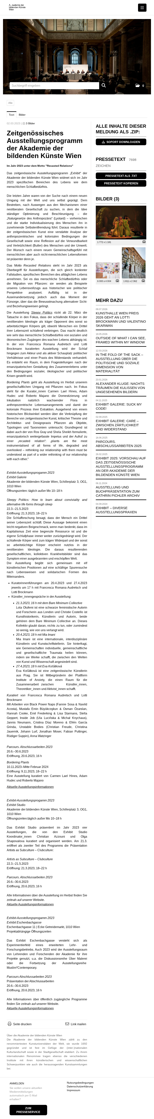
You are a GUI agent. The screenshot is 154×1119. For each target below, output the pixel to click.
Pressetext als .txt (121, 175)
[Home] (18, 7)
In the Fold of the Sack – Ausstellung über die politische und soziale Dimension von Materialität (119, 363)
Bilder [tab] (22, 114)
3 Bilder (30, 123)
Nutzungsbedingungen (80, 1082)
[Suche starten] (104, 85)
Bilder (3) (107, 198)
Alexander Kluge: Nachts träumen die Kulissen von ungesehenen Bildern (120, 388)
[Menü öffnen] (142, 8)
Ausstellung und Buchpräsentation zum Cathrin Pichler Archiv (118, 491)
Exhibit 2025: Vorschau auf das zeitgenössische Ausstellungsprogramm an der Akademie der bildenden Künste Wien (121, 466)
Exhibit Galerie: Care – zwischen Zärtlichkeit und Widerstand (117, 425)
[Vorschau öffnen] (121, 222)
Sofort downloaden (123, 142)
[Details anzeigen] (143, 242)
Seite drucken (22, 1024)
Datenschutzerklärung (80, 1086)
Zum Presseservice (28, 1110)
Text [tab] (11, 114)
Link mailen (78, 1024)
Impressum (73, 1090)
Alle (10, 102)
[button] (139, 85)
